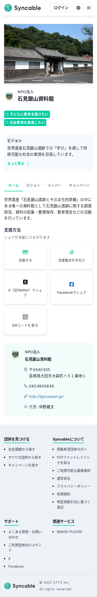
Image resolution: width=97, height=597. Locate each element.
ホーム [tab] (13, 185)
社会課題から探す (21, 449)
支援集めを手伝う (71, 260)
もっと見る (16, 163)
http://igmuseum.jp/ (46, 396)
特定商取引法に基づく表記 (74, 504)
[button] (25, 321)
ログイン (61, 7)
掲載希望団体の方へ (72, 449)
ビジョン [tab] (33, 185)
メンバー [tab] (55, 185)
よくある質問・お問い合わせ (25, 534)
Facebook (16, 566)
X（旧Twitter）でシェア (25, 292)
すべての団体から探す (24, 457)
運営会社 (63, 478)
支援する (25, 260)
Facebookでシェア (71, 292)
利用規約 (63, 494)
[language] (78, 8)
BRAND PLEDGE (69, 532)
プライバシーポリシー (74, 486)
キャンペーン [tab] (79, 185)
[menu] (89, 8)
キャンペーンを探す (23, 465)
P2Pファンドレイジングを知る (73, 460)
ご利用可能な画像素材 (74, 471)
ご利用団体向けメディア (25, 547)
